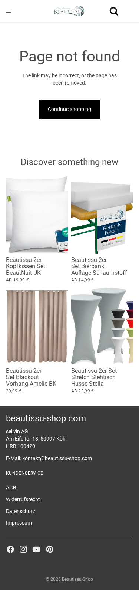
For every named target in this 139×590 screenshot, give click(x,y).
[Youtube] (36, 549)
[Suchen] (114, 11)
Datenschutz (20, 511)
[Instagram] (23, 549)
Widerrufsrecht (23, 499)
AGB (11, 487)
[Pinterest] (49, 549)
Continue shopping (69, 109)
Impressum (19, 523)
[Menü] (8, 11)
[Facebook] (10, 549)
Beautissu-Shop (77, 579)
